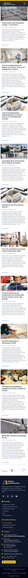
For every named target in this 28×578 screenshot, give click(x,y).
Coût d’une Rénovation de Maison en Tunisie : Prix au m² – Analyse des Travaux (14, 67)
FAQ (4, 513)
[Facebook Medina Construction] (3, 496)
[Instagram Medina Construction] (7, 496)
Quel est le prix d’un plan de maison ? (12, 206)
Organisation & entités (9, 504)
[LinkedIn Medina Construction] (12, 496)
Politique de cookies (14, 576)
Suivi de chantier (7, 523)
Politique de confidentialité (19, 573)
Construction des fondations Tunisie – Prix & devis (13, 24)
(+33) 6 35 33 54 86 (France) (11, 551)
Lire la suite (5, 45)
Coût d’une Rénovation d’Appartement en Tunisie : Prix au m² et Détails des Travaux (12, 116)
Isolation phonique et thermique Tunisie (10, 342)
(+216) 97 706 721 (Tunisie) (11, 550)
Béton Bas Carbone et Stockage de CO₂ (14, 437)
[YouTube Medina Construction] (16, 496)
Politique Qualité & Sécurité (10, 506)
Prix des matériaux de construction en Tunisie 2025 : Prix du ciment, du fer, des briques (13, 296)
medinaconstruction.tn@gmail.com (13, 554)
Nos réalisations (7, 515)
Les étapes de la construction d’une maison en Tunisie (13, 162)
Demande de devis (8, 527)
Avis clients (6, 511)
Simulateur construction (9, 525)
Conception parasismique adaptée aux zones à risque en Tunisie (13, 389)
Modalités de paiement (9, 509)
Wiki (15, 27)
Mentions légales (6, 573)
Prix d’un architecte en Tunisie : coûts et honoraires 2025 (14, 250)
